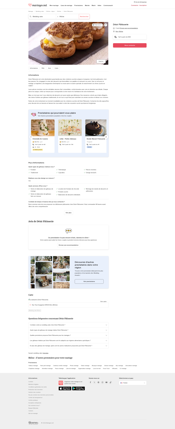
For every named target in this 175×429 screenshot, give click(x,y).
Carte (56, 68)
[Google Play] (78, 390)
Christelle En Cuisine (40, 139)
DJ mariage (123, 368)
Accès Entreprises (141, 2)
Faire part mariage (45, 365)
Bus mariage (119, 365)
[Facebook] (90, 382)
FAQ (43, 68)
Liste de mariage (71, 368)
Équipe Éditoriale (33, 408)
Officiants (114, 368)
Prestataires (78, 5)
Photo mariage (74, 365)
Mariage (30, 11)
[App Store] (65, 390)
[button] (68, 237)
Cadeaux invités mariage (60, 365)
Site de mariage (33, 413)
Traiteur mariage (33, 365)
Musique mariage (97, 365)
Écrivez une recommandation (68, 245)
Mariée (87, 5)
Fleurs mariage (59, 368)
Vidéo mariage (85, 365)
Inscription (143, 5)
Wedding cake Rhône (34, 310)
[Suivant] (106, 137)
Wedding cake (40, 11)
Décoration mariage (131, 365)
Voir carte (103, 301)
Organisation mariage (84, 368)
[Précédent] (31, 137)
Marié (93, 5)
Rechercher (84, 17)
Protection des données (35, 389)
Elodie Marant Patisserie (96, 139)
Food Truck (106, 368)
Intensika (45, 353)
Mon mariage (54, 5)
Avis (49, 68)
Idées (99, 5)
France (125, 383)
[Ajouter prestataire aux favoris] (105, 24)
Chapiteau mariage (33, 368)
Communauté (108, 5)
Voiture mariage (108, 365)
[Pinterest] (98, 382)
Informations (34, 68)
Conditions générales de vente (37, 387)
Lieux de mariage (66, 5)
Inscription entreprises (34, 403)
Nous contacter (130, 45)
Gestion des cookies (34, 392)
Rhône (59, 11)
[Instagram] (102, 382)
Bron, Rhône (119, 31)
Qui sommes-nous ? (34, 405)
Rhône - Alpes (50, 11)
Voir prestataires (89, 281)
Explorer (101, 61)
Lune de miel (97, 368)
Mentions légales (33, 384)
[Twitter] (94, 382)
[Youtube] (106, 382)
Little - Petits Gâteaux (68, 139)
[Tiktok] (110, 382)
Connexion (134, 5)
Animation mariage (47, 368)
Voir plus (68, 213)
